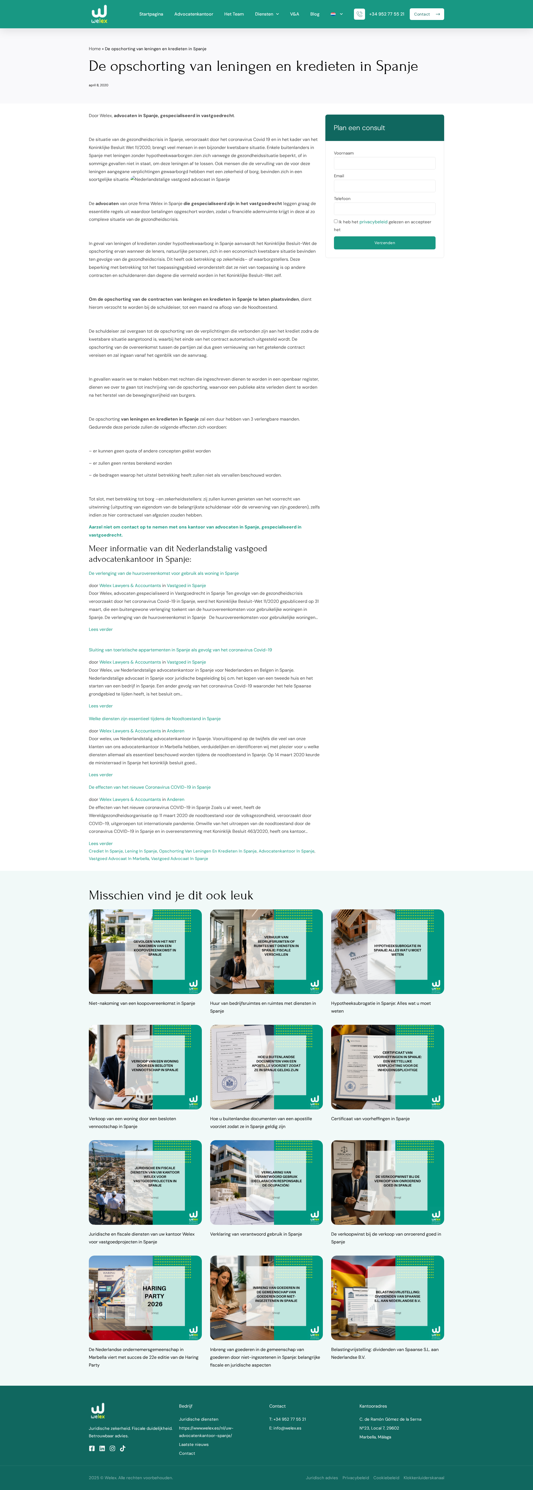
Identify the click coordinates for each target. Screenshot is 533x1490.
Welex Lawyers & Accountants (130, 585)
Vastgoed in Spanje (186, 585)
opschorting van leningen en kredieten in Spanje (208, 851)
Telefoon (342, 198)
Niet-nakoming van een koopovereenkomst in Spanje (142, 1003)
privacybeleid (373, 222)
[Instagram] (112, 1448)
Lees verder (101, 629)
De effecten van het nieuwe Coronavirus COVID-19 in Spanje (150, 787)
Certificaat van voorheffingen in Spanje (370, 1119)
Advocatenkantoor (193, 14)
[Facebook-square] (92, 1448)
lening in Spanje (141, 851)
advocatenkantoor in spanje (287, 851)
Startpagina (151, 14)
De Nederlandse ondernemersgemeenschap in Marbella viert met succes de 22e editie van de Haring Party (143, 1357)
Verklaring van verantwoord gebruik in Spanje (256, 1234)
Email (339, 176)
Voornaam (344, 153)
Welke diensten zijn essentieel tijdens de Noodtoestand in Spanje (155, 719)
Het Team (234, 14)
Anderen (175, 731)
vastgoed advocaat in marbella (119, 858)
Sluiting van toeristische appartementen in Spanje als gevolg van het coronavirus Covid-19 (180, 650)
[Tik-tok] (123, 1448)
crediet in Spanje (106, 851)
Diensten (264, 14)
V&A (294, 14)
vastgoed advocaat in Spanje (179, 858)
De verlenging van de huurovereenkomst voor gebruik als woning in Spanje (164, 573)
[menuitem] (336, 14)
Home (95, 49)
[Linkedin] (102, 1448)
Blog (315, 14)
